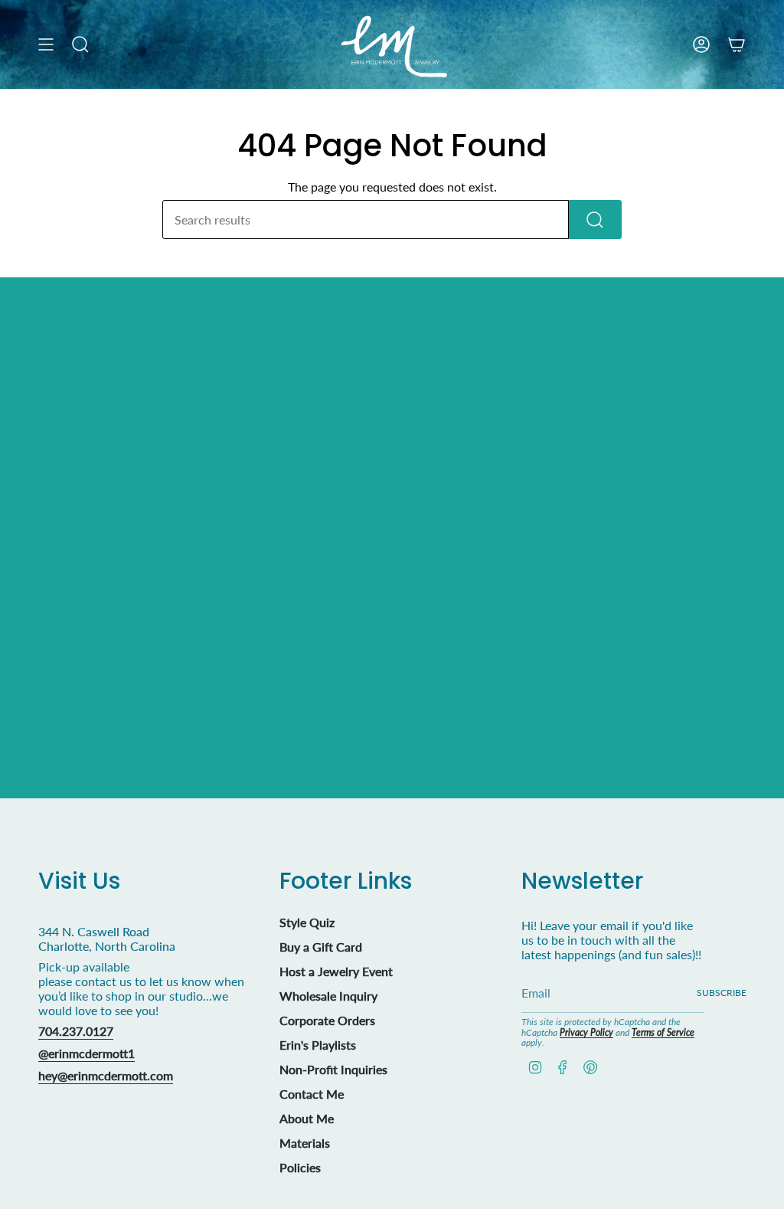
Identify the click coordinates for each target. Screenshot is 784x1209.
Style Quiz (307, 922)
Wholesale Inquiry (328, 995)
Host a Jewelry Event (336, 971)
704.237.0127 (75, 1031)
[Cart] (736, 44)
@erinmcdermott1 (86, 1053)
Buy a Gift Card (320, 946)
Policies (300, 1167)
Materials (304, 1142)
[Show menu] (46, 44)
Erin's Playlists (317, 1044)
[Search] (595, 219)
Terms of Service (663, 1032)
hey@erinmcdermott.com (105, 1075)
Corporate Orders (327, 1020)
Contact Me (311, 1093)
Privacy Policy (586, 1032)
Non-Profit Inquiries (333, 1069)
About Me (306, 1118)
